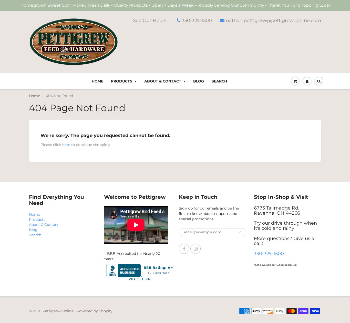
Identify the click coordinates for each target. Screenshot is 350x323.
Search (219, 81)
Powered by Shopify (94, 311)
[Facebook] (184, 249)
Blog (198, 81)
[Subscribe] (240, 232)
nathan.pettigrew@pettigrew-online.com (273, 20)
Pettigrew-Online (58, 311)
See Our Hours (150, 20)
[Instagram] (195, 249)
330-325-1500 (197, 20)
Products (121, 81)
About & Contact (162, 81)
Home (97, 81)
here (66, 144)
